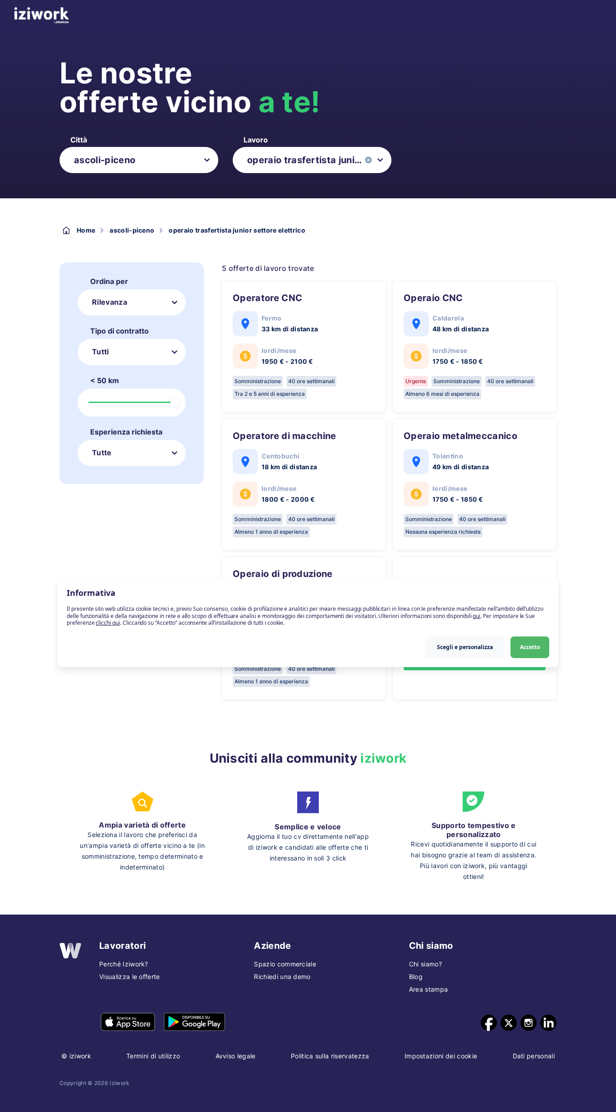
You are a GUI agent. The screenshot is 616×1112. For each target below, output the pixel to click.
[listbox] (139, 160)
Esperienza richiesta (126, 431)
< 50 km (104, 380)
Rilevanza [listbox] (109, 302)
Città (78, 139)
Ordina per (109, 281)
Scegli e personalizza (465, 647)
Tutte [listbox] (102, 452)
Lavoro (256, 139)
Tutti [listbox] (100, 351)
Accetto (530, 647)
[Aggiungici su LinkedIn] (548, 1023)
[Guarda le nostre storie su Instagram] (528, 1023)
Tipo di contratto (119, 330)
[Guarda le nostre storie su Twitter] (509, 1023)
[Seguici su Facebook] (489, 1023)
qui (476, 616)
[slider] (174, 402)
